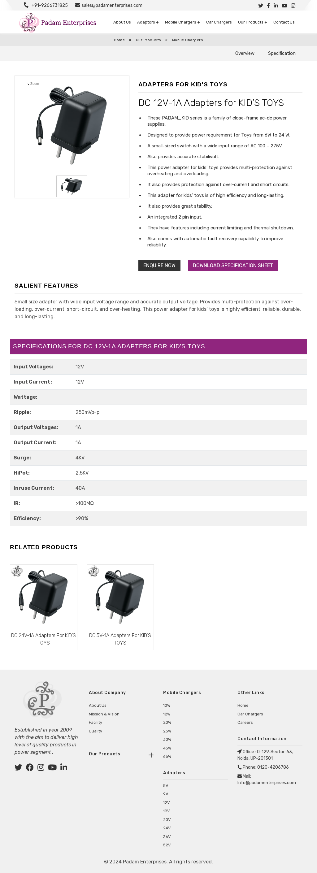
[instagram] (40, 768)
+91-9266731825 (50, 5)
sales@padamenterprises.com (112, 5)
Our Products (149, 40)
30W (167, 739)
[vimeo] (63, 768)
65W (167, 756)
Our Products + (252, 22)
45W (167, 748)
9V (165, 794)
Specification (282, 53)
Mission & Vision (104, 714)
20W (167, 722)
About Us (122, 22)
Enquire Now (159, 265)
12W (166, 714)
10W (166, 705)
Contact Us (284, 22)
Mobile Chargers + (182, 22)
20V (167, 819)
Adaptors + (148, 22)
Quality (95, 731)
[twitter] (18, 768)
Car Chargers (219, 22)
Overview (244, 53)
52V (167, 845)
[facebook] (30, 768)
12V (166, 802)
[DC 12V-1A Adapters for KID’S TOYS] (72, 186)
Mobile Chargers (187, 40)
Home (119, 40)
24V (167, 828)
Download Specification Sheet (233, 265)
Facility (95, 722)
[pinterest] (52, 768)
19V (166, 811)
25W (167, 731)
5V (165, 785)
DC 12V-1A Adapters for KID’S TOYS (211, 102)
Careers (245, 722)
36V (167, 836)
